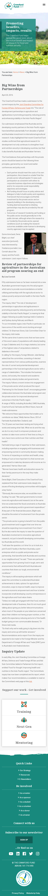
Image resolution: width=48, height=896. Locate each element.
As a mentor (25, 793)
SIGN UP (24, 840)
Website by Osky (33, 893)
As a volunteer (25, 806)
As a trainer (25, 815)
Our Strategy (25, 770)
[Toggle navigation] (44, 4)
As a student (25, 802)
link (30, 681)
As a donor (25, 811)
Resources (25, 775)
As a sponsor (25, 797)
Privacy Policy (18, 893)
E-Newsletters (25, 779)
